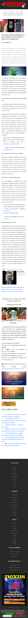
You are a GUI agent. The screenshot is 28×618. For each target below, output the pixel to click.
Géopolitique (14, 476)
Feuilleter (16, 599)
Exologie (14, 486)
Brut (10, 259)
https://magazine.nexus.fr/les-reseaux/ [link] (13, 368)
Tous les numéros (14, 547)
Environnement (14, 474)
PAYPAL (11, 359)
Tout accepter (10, 614)
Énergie (14, 471)
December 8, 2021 (8, 149)
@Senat (10, 139)
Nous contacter (14, 565)
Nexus (14, 4)
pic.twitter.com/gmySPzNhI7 (11, 213)
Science (14, 479)
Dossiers (14, 491)
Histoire (14, 467)
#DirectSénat (6, 211)
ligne (21, 355)
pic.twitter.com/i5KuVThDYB (11, 144)
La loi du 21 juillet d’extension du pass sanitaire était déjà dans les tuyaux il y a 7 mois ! (13, 439)
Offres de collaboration (14, 567)
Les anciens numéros (14, 554)
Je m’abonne (14, 556)
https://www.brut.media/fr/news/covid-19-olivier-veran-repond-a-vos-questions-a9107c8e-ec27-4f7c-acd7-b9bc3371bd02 (13, 289)
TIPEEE (4, 359)
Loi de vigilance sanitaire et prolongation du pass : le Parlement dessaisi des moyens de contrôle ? (14, 420)
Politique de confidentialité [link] (18, 616)
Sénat (18, 82)
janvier (8, 238)
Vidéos (14, 519)
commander (6, 351)
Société (14, 484)
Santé (14, 481)
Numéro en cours (14, 551)
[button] (3, 4)
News (17, 11)
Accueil (5, 11)
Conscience (14, 469)
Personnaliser (7, 616)
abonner (8, 345)
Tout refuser (19, 614)
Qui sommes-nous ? (14, 561)
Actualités (11, 11)
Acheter (16, 603)
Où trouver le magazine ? (14, 607)
